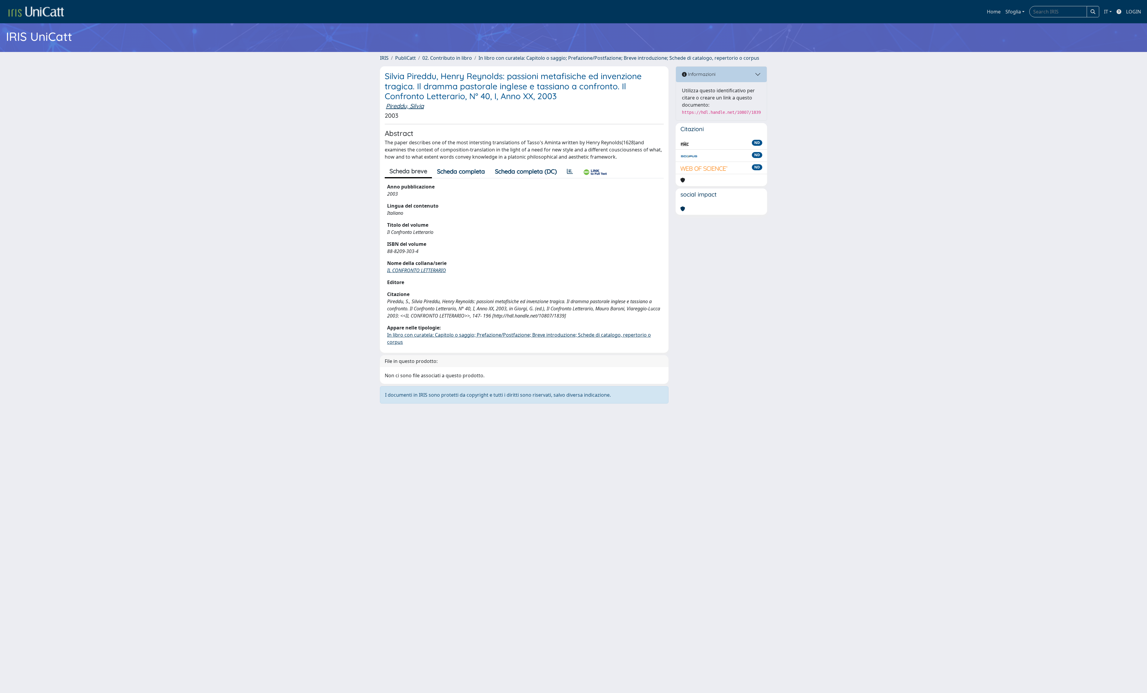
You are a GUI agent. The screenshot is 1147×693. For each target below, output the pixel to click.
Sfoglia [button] (1013, 11)
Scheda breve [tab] (408, 171)
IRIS (384, 58)
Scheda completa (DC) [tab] (526, 171)
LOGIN (1133, 11)
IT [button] (1106, 11)
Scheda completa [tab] (461, 171)
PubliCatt (405, 58)
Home (994, 11)
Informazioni (701, 74)
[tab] (570, 171)
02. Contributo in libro (447, 58)
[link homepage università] (36, 11)
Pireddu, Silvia (405, 106)
